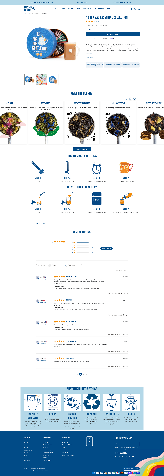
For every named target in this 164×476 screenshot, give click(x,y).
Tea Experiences (47, 445)
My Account (65, 453)
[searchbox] (42, 265)
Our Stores (65, 442)
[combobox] (59, 265)
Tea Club (45, 447)
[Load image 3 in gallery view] (53, 79)
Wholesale (46, 455)
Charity (26, 453)
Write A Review (106, 248)
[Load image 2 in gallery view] (41, 79)
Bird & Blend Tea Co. (32, 468)
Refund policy (29, 470)
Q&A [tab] (44, 223)
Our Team (27, 445)
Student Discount (48, 453)
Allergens (64, 450)
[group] (45, 122)
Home (26, 14)
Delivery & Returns (67, 445)
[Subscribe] (139, 444)
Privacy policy (36, 470)
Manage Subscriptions (68, 455)
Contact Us (27, 460)
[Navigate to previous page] (77, 374)
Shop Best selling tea (82, 149)
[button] (131, 8)
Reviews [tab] (38, 223)
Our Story (27, 442)
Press (25, 455)
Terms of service (44, 470)
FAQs (63, 447)
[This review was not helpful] (126, 293)
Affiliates (45, 458)
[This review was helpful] (123, 293)
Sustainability (28, 450)
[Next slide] (134, 99)
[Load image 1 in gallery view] (29, 79)
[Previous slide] (130, 99)
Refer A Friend (47, 450)
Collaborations (47, 460)
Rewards (45, 442)
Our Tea (26, 447)
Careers (26, 458)
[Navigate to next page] (87, 374)
